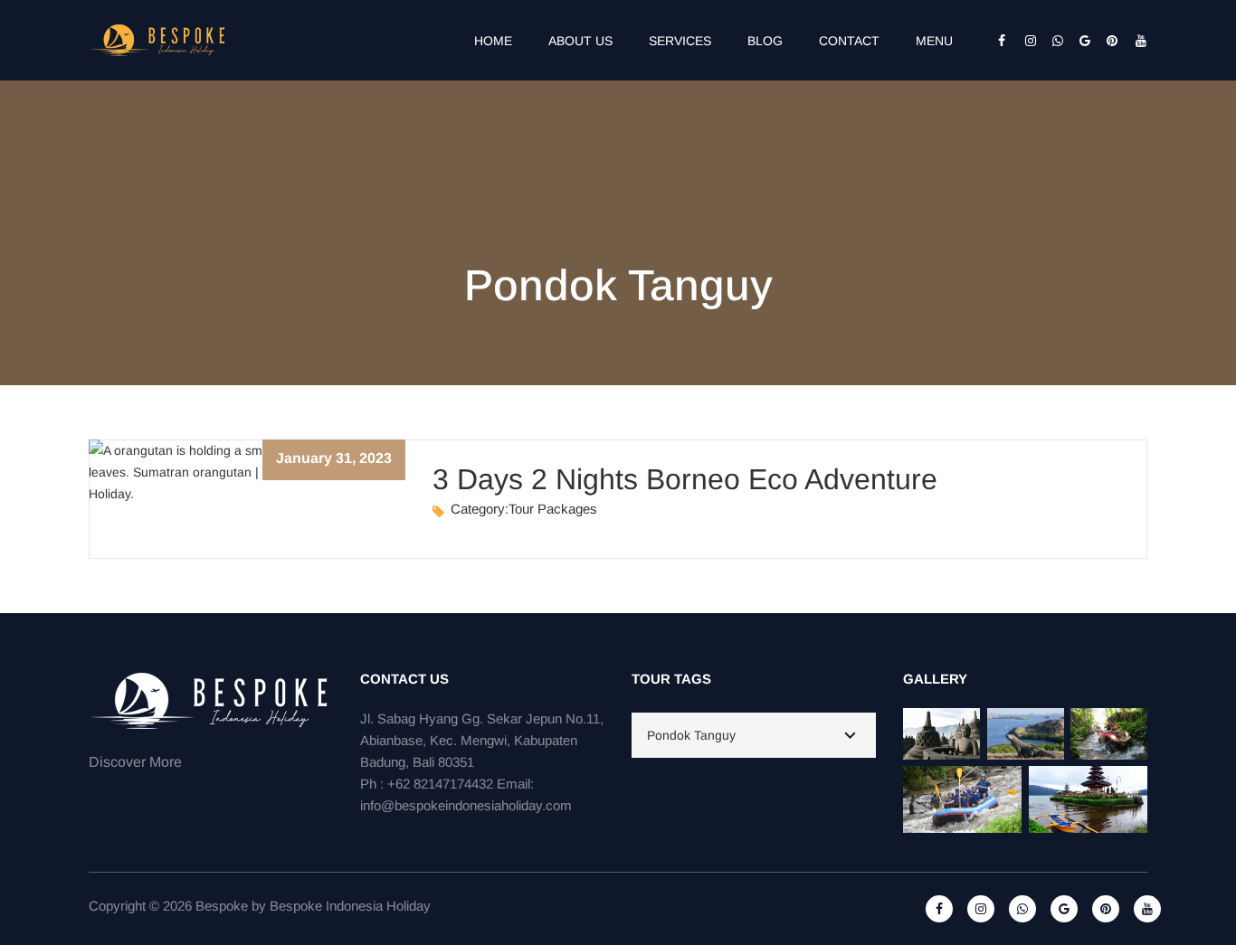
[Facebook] (998, 40)
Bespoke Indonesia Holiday (350, 905)
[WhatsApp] (1052, 40)
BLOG (765, 40)
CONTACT (849, 40)
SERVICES (680, 40)
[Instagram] (1025, 40)
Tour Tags (671, 678)
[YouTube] (1133, 40)
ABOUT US (580, 40)
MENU (934, 40)
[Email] (1079, 40)
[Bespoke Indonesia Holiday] (158, 39)
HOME (493, 40)
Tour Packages (553, 508)
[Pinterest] (1106, 40)
